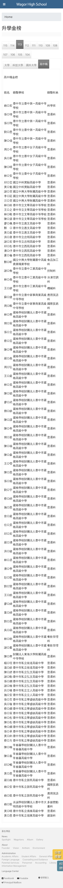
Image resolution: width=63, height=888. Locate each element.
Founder (6, 848)
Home (8, 17)
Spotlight (6, 839)
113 (20, 44)
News (4, 836)
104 (27, 54)
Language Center (10, 871)
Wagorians (19, 839)
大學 (7, 65)
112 (27, 45)
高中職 (44, 64)
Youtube (24, 878)
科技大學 (18, 65)
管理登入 (45, 877)
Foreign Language (10, 859)
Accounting (40, 862)
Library (53, 862)
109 (48, 45)
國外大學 (31, 65)
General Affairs (46, 856)
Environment (39, 848)
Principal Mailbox (12, 882)
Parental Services (10, 862)
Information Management (14, 866)
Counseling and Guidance (35, 859)
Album (30, 839)
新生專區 (6, 831)
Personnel (27, 862)
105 (20, 54)
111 (34, 45)
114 (12, 45)
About (5, 844)
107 (5, 54)
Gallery (39, 839)
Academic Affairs (10, 856)
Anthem (26, 848)
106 (12, 54)
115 (5, 45)
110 (40, 45)
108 (55, 45)
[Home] (31, 4)
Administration (9, 853)
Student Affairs (29, 856)
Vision (16, 848)
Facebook (9, 878)
